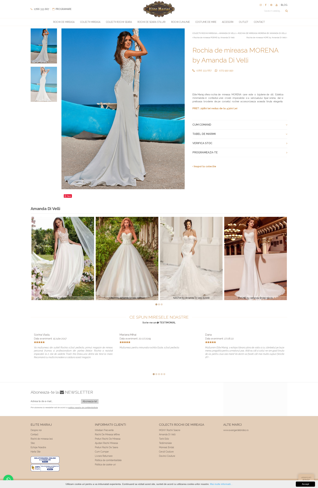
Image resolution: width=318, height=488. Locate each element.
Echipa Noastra (38, 447)
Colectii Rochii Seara (119, 22)
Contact (259, 22)
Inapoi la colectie (204, 166)
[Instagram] (261, 5)
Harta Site (35, 451)
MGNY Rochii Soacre (169, 430)
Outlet (243, 22)
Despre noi (36, 430)
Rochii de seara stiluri (151, 22)
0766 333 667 (41, 9)
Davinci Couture (167, 456)
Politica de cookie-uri (105, 464)
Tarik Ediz (164, 438)
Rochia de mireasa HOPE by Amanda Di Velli (266, 37)
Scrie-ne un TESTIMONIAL (159, 322)
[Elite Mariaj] (159, 9)
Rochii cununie (180, 22)
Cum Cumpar (102, 451)
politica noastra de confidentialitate (83, 408)
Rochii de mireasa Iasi (42, 438)
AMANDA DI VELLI (227, 33)
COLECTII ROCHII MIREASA (204, 33)
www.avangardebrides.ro (235, 430)
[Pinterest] (271, 5)
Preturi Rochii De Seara (106, 447)
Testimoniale (165, 443)
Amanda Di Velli (167, 434)
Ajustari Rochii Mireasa (106, 443)
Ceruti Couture (166, 451)
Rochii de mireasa (64, 22)
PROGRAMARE (63, 9)
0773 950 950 (226, 70)
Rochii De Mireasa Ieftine (107, 434)
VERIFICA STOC (202, 143)
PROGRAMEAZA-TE (205, 152)
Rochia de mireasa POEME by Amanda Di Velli (214, 37)
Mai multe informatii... (221, 484)
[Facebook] (266, 5)
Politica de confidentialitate (108, 460)
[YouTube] (277, 5)
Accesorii (227, 22)
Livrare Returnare (103, 456)
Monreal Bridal (166, 447)
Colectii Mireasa (90, 22)
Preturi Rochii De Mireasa (107, 438)
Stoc (33, 443)
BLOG (284, 5)
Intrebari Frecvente (104, 430)
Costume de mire (205, 22)
